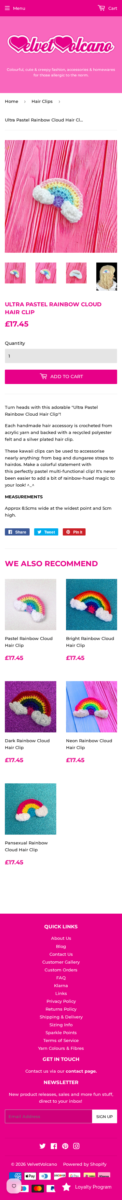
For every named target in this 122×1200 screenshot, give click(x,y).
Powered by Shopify (84, 1164)
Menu (19, 8)
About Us (61, 938)
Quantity (15, 343)
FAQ (61, 977)
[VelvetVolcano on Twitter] (42, 1147)
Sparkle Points (61, 1032)
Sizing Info (61, 1024)
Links (61, 993)
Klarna (61, 985)
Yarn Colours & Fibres (61, 1048)
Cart (112, 8)
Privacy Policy (61, 1001)
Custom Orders (61, 969)
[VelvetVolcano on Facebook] (53, 1147)
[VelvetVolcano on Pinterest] (65, 1147)
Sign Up (104, 1116)
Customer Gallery (61, 962)
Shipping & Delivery (61, 1016)
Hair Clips (42, 101)
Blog (61, 946)
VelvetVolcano (42, 1164)
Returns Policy (61, 1009)
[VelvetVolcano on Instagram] (76, 1147)
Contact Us (61, 954)
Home (11, 101)
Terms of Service (61, 1040)
